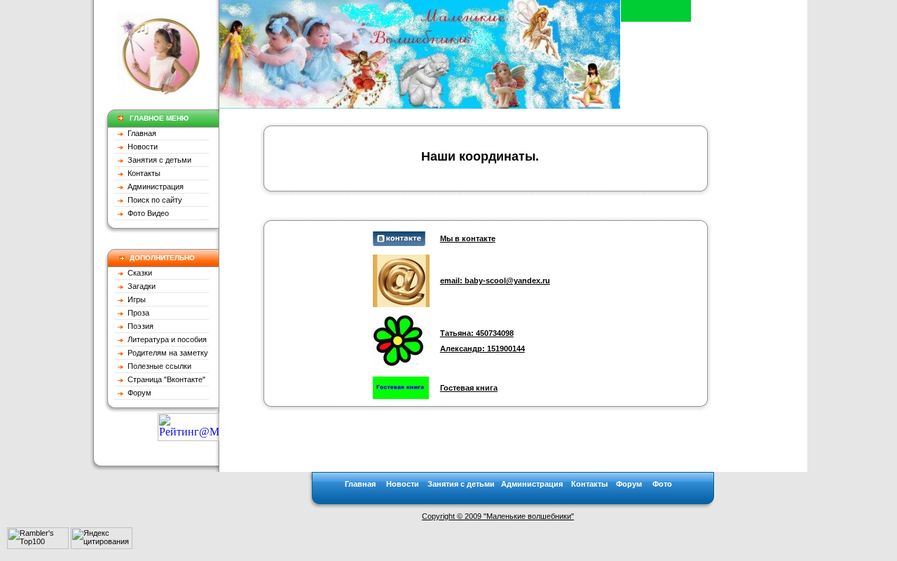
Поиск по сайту (152, 200)
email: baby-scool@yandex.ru (495, 280)
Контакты (141, 173)
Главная (140, 133)
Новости (140, 146)
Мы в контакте (467, 238)
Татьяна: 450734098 (477, 333)
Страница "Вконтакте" (164, 379)
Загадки (139, 286)
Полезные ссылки (157, 366)
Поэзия (138, 326)
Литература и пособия (165, 339)
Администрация (153, 186)
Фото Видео (146, 213)
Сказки (138, 273)
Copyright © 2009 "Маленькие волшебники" (498, 516)
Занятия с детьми (157, 160)
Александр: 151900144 (482, 348)
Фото (662, 484)
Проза (136, 313)
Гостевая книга (469, 388)
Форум (137, 392)
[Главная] (419, 105)
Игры (134, 299)
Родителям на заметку (165, 353)
